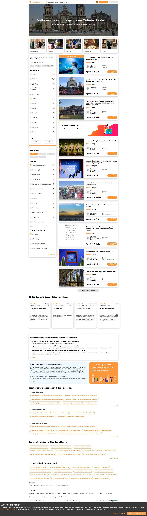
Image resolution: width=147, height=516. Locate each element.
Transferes (43, 208)
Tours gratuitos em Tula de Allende (80, 478)
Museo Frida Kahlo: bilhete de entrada (99, 251)
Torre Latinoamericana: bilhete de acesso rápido (100, 206)
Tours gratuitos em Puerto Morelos (83, 474)
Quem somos (40, 493)
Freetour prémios (46, 497)
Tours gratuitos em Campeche (63, 471)
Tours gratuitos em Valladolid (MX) (59, 467)
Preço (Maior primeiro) (39, 243)
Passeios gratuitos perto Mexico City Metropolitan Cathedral (77, 426)
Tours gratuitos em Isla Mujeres (104, 471)
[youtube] (74, 501)
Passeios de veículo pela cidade (43, 184)
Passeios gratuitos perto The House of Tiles (42, 430)
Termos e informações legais (104, 493)
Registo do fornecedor (47, 485)
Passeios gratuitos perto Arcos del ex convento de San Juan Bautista (81, 434)
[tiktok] (80, 501)
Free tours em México (44, 7)
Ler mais (32, 357)
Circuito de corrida (43, 222)
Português (43, 127)
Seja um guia (104, 2)
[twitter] (77, 501)
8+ (51, 154)
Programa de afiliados (62, 485)
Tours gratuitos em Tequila (101, 478)
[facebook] (71, 501)
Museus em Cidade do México (82, 447)
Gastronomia (43, 174)
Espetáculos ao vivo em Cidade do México (70, 454)
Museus (43, 198)
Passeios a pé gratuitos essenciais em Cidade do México (46, 395)
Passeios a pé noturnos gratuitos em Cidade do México (77, 413)
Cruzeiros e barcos (43, 212)
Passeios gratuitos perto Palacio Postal (69, 430)
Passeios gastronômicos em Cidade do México (71, 416)
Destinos (31, 493)
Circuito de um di (43, 189)
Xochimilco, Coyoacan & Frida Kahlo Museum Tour (99, 184)
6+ (42, 156)
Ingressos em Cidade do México (39, 447)
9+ (42, 154)
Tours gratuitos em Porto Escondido (60, 474)
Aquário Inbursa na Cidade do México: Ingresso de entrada (99, 58)
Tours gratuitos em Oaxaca (38, 467)
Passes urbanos (43, 193)
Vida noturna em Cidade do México (95, 454)
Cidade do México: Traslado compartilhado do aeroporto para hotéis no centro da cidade (101, 228)
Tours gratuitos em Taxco (60, 478)
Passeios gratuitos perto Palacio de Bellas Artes (43, 426)
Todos (34, 154)
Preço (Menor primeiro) (39, 248)
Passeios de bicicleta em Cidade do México (42, 416)
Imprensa (75, 493)
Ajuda (64, 493)
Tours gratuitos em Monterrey (83, 471)
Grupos (58, 493)
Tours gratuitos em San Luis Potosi (40, 478)
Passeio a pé (43, 170)
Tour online (43, 217)
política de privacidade (8, 509)
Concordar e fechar (136, 513)
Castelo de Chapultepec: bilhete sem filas (101, 272)
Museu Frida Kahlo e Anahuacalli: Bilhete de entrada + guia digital (101, 162)
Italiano (43, 122)
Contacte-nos (50, 493)
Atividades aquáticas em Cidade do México (42, 454)
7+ (34, 156)
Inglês (43, 103)
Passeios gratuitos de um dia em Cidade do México (44, 413)
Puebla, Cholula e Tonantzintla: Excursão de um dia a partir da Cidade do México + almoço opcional (100, 103)
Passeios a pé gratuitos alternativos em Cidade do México (46, 399)
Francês (43, 113)
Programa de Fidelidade (60, 497)
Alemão (43, 117)
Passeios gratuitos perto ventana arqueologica (97, 430)
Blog (69, 493)
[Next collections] (117, 44)
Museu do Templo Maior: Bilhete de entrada (101, 141)
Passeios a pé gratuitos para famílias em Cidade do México (80, 403)
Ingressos (43, 203)
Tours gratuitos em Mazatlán (38, 474)
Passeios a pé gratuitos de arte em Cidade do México (45, 403)
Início (32, 7)
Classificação (36, 239)
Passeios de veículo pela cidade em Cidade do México (100, 450)
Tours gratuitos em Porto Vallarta (106, 474)
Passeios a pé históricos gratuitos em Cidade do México (81, 395)
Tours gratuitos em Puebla (101, 467)
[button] (37, 45)
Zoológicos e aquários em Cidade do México (68, 450)
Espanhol (43, 108)
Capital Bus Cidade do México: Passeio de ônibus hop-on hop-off (101, 80)
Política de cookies (34, 497)
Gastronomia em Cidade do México (61, 447)
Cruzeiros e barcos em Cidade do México (41, 450)
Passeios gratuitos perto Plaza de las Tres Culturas (44, 434)
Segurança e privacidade (86, 493)
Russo (43, 132)
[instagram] (67, 501)
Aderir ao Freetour (34, 485)
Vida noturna (43, 179)
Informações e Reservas (112, 71)
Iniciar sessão (113, 2)
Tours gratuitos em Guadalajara (81, 467)
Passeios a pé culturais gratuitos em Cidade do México (81, 399)
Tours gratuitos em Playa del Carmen (40, 471)
